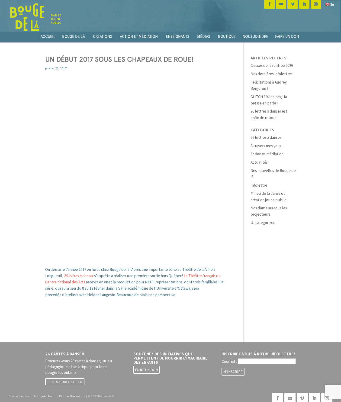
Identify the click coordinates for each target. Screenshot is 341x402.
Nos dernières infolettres (272, 73)
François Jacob (45, 396)
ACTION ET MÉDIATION (139, 36)
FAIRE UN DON (287, 36)
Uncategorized (263, 222)
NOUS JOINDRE (255, 36)
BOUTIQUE (227, 36)
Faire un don (146, 369)
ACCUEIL (48, 36)
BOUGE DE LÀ (73, 36)
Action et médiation (267, 153)
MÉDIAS (203, 36)
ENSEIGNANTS (177, 36)
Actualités (259, 162)
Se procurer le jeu (65, 381)
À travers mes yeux (266, 145)
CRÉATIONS (102, 36)
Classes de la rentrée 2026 (272, 65)
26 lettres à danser (266, 137)
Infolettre (259, 185)
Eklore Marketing (72, 396)
